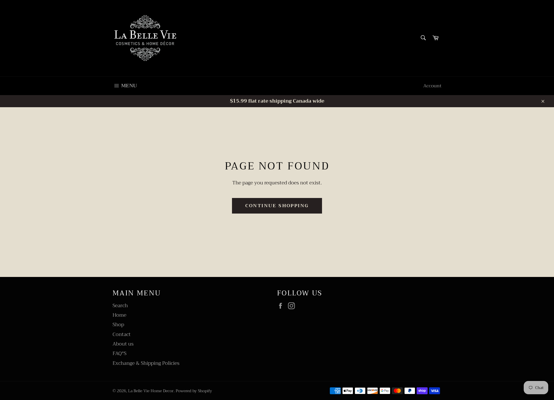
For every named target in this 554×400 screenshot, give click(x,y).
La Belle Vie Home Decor (151, 391)
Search (120, 305)
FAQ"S (119, 353)
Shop (118, 324)
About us (123, 344)
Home (119, 315)
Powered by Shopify (194, 391)
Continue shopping (277, 206)
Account (432, 86)
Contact (122, 334)
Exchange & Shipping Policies (146, 363)
